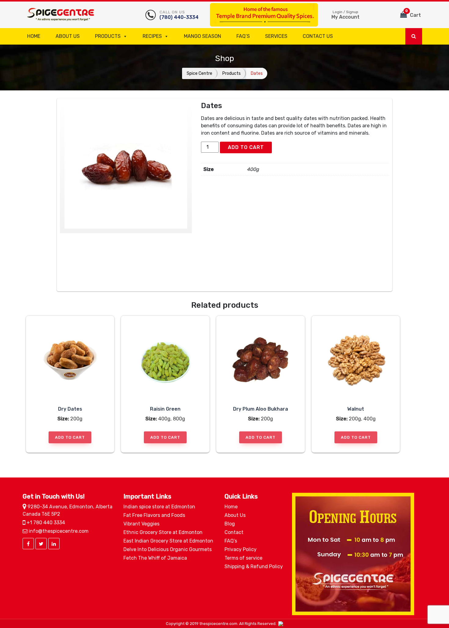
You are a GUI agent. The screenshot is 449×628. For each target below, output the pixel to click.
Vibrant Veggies (141, 524)
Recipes (152, 36)
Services (276, 36)
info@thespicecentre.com (58, 531)
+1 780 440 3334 (45, 522)
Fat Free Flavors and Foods (154, 515)
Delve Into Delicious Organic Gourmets (167, 549)
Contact (233, 532)
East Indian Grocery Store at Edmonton (168, 541)
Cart (413, 13)
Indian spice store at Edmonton (159, 507)
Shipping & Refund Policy (253, 566)
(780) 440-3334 (179, 15)
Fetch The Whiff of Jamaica (155, 558)
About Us (68, 36)
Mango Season (202, 36)
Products (108, 36)
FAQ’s (243, 36)
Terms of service (243, 558)
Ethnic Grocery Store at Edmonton (163, 532)
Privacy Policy (240, 549)
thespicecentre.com (218, 623)
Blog (229, 524)
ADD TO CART (246, 147)
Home (33, 36)
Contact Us (318, 36)
